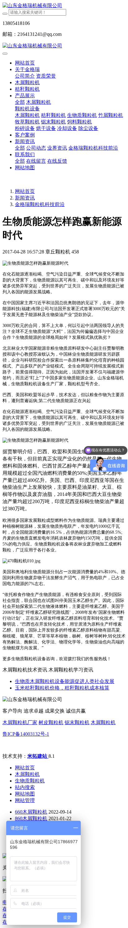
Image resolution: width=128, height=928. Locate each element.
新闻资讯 (25, 197)
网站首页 (25, 62)
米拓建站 (37, 756)
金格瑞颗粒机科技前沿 (40, 204)
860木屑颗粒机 (31, 818)
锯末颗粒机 (77, 722)
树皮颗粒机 (51, 722)
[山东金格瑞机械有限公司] (64, 5)
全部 (20, 102)
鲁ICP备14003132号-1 (25, 734)
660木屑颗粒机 (31, 812)
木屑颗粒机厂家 (19, 722)
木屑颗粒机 (103, 722)
